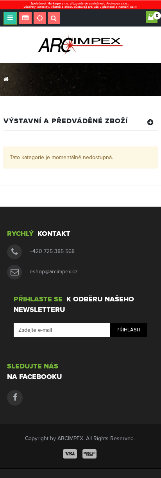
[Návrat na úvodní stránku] (6, 79)
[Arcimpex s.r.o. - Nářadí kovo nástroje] (80, 44)
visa (70, 454)
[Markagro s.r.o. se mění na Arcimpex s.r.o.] (80, 4)
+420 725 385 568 (52, 251)
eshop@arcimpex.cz (54, 271)
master (89, 454)
